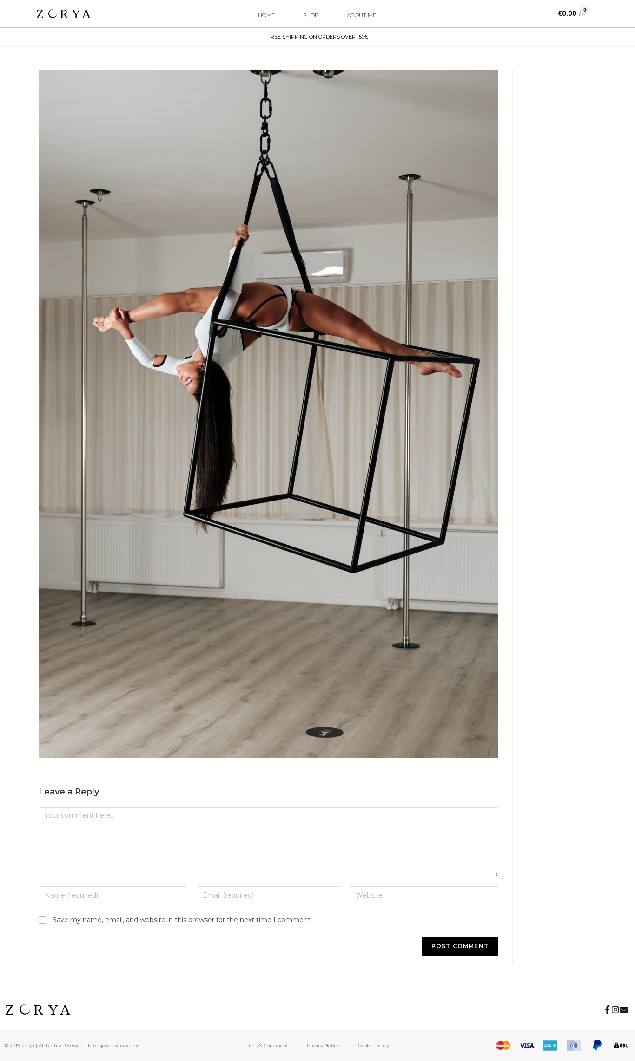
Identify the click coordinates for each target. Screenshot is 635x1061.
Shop (311, 15)
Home (266, 15)
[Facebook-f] (607, 1009)
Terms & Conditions (266, 1045)
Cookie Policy (373, 1045)
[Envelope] (624, 1009)
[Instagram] (615, 1009)
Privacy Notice (323, 1045)
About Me (362, 15)
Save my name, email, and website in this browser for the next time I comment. (182, 920)
